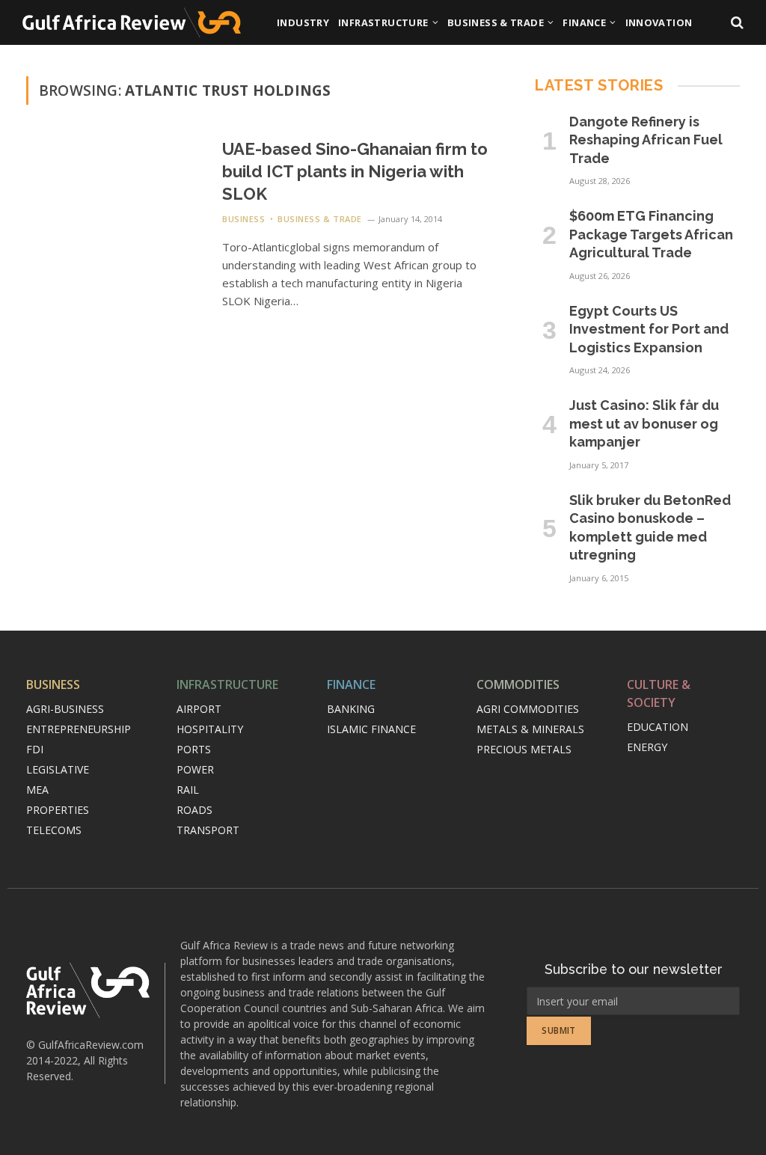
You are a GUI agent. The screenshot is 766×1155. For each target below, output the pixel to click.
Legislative (57, 769)
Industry (303, 22)
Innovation (659, 22)
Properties (57, 810)
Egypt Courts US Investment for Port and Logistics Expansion (649, 329)
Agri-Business (65, 709)
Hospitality (210, 729)
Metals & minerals (530, 729)
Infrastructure (383, 22)
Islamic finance (371, 729)
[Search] (736, 23)
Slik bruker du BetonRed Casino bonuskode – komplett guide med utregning (650, 527)
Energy (647, 747)
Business (243, 218)
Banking (351, 709)
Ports (194, 749)
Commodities (518, 684)
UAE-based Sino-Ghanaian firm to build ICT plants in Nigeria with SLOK (355, 171)
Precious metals (524, 749)
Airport (199, 709)
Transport (208, 830)
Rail (188, 789)
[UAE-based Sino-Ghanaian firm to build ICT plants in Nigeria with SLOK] (114, 194)
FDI (34, 749)
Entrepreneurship (78, 729)
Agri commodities (528, 709)
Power (195, 769)
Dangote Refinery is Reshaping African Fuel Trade (646, 140)
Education (657, 727)
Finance (584, 22)
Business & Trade (495, 22)
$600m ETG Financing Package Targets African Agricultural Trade (651, 234)
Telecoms (54, 830)
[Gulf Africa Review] (131, 22)
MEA (37, 789)
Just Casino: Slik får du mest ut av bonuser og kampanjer (644, 423)
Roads (194, 810)
